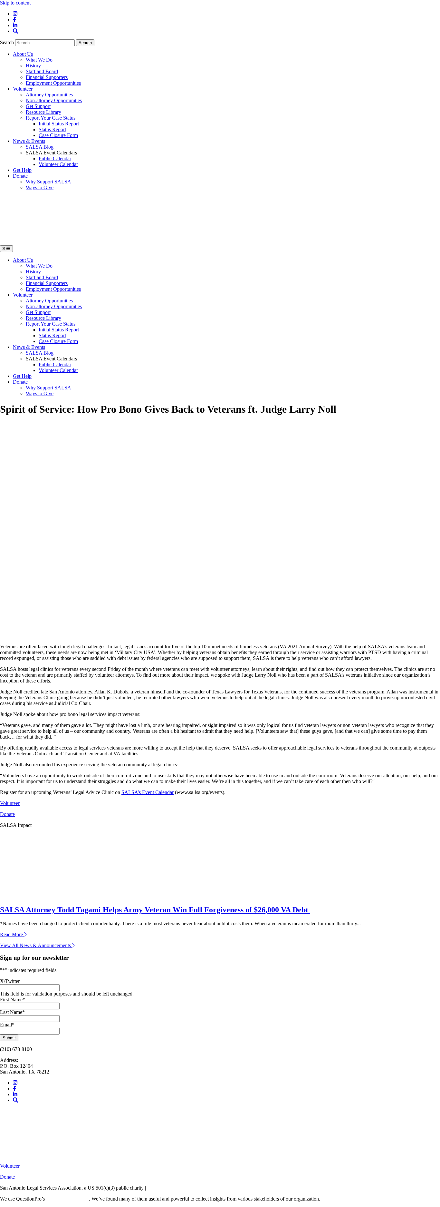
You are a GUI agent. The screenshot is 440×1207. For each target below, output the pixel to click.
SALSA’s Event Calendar (147, 792)
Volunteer (23, 89)
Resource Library (43, 112)
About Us (23, 54)
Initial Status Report (59, 123)
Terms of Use (161, 1188)
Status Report (52, 129)
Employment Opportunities (53, 83)
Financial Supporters (47, 77)
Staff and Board (42, 71)
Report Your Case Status (50, 118)
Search (7, 42)
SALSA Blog (39, 147)
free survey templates (67, 1199)
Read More (13, 934)
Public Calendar (55, 158)
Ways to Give (39, 187)
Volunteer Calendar (58, 164)
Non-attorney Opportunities (54, 100)
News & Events (29, 141)
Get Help (22, 170)
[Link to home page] (48, 242)
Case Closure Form (58, 135)
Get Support (38, 106)
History (33, 65)
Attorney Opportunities (49, 94)
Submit (9, 1037)
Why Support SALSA (48, 181)
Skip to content (15, 2)
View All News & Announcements (36, 945)
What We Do (39, 60)
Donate (20, 176)
